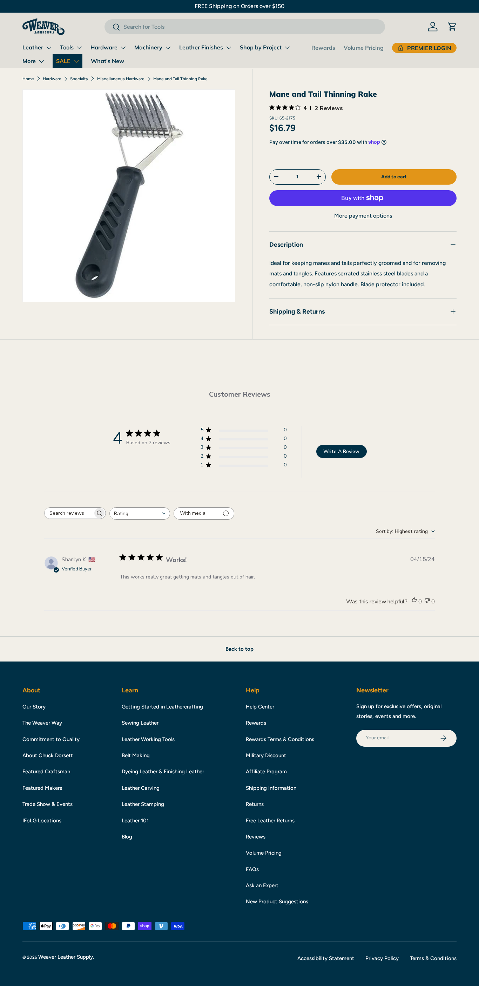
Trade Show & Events (47, 804)
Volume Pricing (364, 47)
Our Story (34, 707)
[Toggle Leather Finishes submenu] (228, 47)
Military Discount (266, 755)
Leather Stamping (143, 804)
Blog (127, 837)
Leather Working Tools (148, 739)
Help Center (260, 707)
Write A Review (341, 451)
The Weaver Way (42, 723)
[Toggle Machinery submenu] (168, 47)
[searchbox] (69, 513)
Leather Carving (141, 788)
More (29, 60)
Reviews (255, 837)
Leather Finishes (201, 47)
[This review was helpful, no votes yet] (414, 601)
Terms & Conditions (433, 958)
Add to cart (394, 176)
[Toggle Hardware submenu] (123, 47)
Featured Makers (42, 788)
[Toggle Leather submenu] (49, 47)
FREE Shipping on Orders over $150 (239, 6)
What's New (107, 60)
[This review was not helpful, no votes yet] (427, 601)
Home (28, 78)
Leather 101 (135, 820)
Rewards (323, 47)
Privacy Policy (382, 958)
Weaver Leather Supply (65, 957)
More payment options (363, 215)
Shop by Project (261, 47)
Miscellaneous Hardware (120, 78)
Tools (67, 47)
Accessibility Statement (325, 958)
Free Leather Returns (270, 820)
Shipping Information (271, 788)
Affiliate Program (266, 771)
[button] (452, 26)
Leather (32, 47)
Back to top (239, 649)
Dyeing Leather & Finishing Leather (163, 771)
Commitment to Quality (51, 739)
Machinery (148, 47)
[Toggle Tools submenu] (79, 47)
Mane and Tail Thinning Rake (180, 78)
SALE (63, 60)
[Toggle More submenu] (41, 61)
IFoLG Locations (41, 820)
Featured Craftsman (46, 771)
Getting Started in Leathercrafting (162, 707)
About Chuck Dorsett (47, 755)
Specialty (79, 78)
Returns (255, 804)
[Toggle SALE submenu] (76, 61)
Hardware (103, 47)
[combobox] (244, 26)
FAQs (252, 869)
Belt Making (136, 755)
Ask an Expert (262, 885)
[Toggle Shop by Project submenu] (287, 47)
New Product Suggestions (277, 901)
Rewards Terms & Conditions (280, 739)
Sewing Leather (140, 723)
